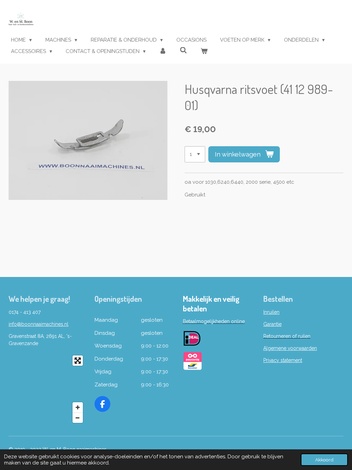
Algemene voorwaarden (290, 348)
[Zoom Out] (78, 418)
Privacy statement (282, 360)
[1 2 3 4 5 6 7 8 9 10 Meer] (195, 154)
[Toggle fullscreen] (78, 360)
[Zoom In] (78, 407)
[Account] (162, 51)
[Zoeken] (183, 50)
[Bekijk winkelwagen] (204, 51)
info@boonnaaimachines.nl (38, 324)
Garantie (272, 324)
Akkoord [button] (324, 459)
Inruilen (271, 312)
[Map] (47, 389)
